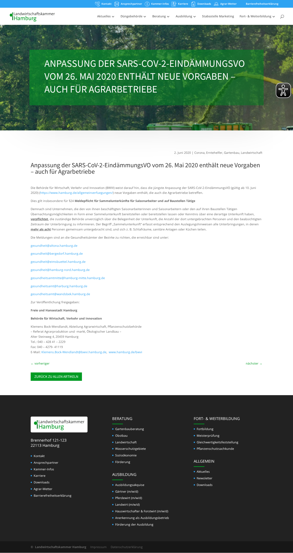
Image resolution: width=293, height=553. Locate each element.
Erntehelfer (214, 153)
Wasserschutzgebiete (130, 449)
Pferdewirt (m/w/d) (128, 498)
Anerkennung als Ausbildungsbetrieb (142, 518)
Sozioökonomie (126, 455)
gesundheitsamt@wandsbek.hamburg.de (60, 294)
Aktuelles (104, 16)
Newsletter (204, 478)
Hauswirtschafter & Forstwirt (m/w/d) (141, 511)
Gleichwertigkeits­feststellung (217, 442)
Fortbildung (205, 429)
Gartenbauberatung (129, 429)
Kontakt (106, 4)
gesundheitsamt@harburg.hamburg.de (59, 286)
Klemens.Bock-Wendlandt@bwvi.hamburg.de (73, 352)
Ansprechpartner (131, 4)
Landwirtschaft (251, 153)
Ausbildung (184, 16)
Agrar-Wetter (228, 4)
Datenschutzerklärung (127, 547)
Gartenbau (231, 153)
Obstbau (121, 435)
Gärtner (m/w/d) (126, 491)
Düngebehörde (131, 16)
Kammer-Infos (160, 4)
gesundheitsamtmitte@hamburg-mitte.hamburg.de (68, 278)
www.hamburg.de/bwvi (125, 352)
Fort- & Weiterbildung (255, 16)
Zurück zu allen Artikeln (56, 376)
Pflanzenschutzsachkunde (215, 449)
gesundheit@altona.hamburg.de (54, 246)
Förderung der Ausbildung (134, 524)
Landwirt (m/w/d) (127, 504)
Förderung (122, 462)
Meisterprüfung (208, 435)
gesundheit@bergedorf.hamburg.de (57, 253)
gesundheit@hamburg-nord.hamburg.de (60, 270)
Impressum (98, 547)
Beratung (159, 16)
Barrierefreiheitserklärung (262, 4)
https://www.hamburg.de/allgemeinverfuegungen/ (76, 193)
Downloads (204, 4)
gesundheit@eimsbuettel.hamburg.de (58, 262)
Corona (199, 153)
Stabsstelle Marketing (218, 16)
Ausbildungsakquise (129, 485)
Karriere (183, 4)
